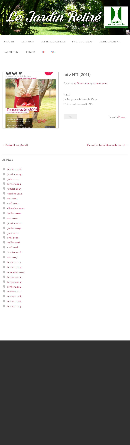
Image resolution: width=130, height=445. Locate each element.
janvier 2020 (14, 223)
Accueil (9, 41)
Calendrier (11, 52)
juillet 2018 (14, 243)
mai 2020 (12, 218)
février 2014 (14, 277)
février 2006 (14, 301)
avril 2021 (13, 203)
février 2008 (14, 296)
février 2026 (14, 169)
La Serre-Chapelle (53, 41)
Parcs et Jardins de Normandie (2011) (107, 145)
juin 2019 (12, 233)
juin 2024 (12, 179)
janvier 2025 (14, 174)
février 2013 (14, 282)
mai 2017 (12, 257)
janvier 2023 (14, 189)
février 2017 (14, 262)
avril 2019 (13, 238)
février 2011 (14, 291)
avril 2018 (13, 247)
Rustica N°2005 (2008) (15, 145)
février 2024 (14, 184)
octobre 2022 (14, 194)
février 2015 (14, 267)
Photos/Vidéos (82, 41)
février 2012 (14, 287)
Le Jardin (27, 41)
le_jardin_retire (100, 83)
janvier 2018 (14, 252)
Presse (30, 52)
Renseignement (109, 41)
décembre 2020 (15, 208)
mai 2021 (12, 198)
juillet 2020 (14, 213)
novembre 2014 (16, 272)
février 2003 (14, 306)
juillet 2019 (14, 228)
